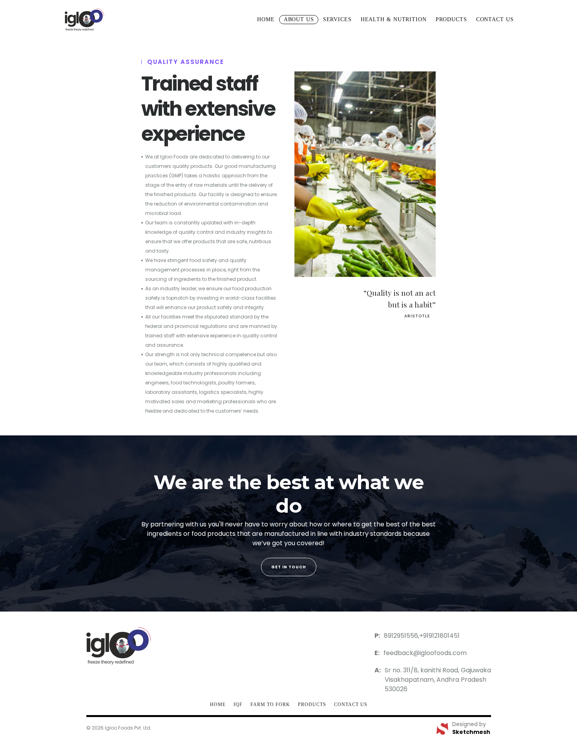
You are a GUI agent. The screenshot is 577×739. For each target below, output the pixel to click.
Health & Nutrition (394, 19)
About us (299, 19)
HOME (218, 704)
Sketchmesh (471, 732)
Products (451, 19)
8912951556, (401, 635)
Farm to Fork (270, 704)
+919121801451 (439, 635)
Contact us (495, 19)
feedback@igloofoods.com (425, 652)
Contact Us (350, 704)
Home (266, 19)
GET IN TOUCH (288, 567)
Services (337, 19)
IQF (238, 704)
